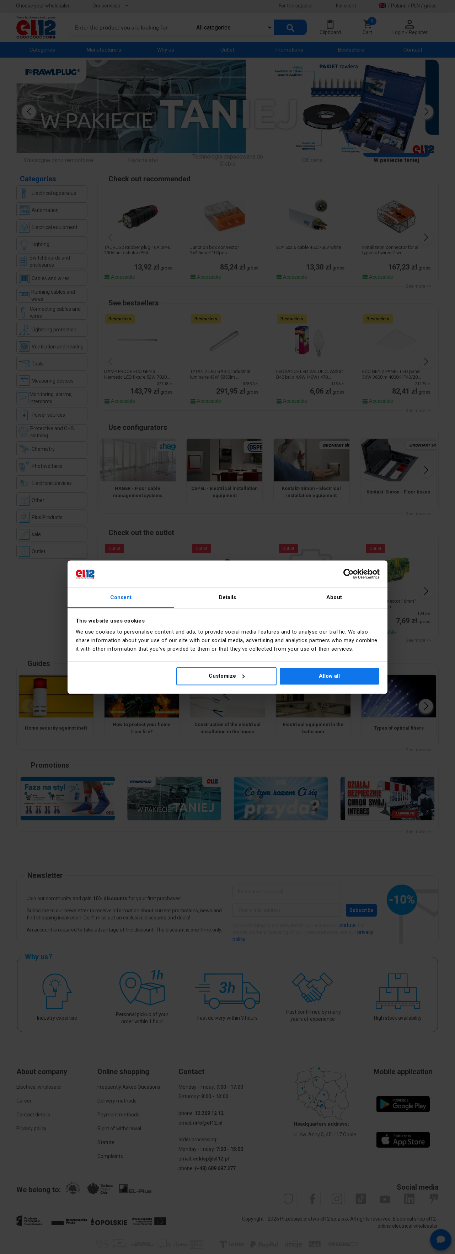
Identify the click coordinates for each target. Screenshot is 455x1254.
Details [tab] (227, 597)
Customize (222, 676)
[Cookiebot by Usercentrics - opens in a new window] (348, 574)
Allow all (329, 676)
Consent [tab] (121, 597)
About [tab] (334, 597)
